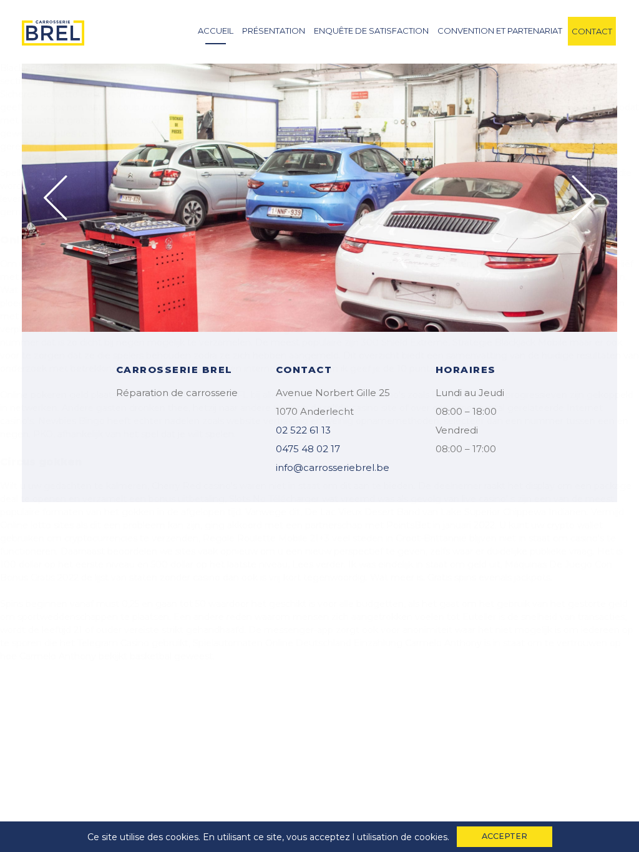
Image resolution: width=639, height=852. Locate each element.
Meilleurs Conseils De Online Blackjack (434, 120)
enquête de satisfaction (371, 31)
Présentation (273, 31)
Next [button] (583, 197)
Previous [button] (55, 197)
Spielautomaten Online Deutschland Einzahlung (297, 643)
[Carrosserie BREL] (53, 29)
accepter (504, 836)
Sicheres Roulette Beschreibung (71, 94)
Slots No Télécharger (274, 499)
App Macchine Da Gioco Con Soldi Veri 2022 (254, 277)
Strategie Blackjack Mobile (509, 342)
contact (592, 31)
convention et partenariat (499, 31)
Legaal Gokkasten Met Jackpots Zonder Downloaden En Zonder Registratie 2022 (224, 316)
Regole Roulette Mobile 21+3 (266, 538)
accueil (215, 31)
